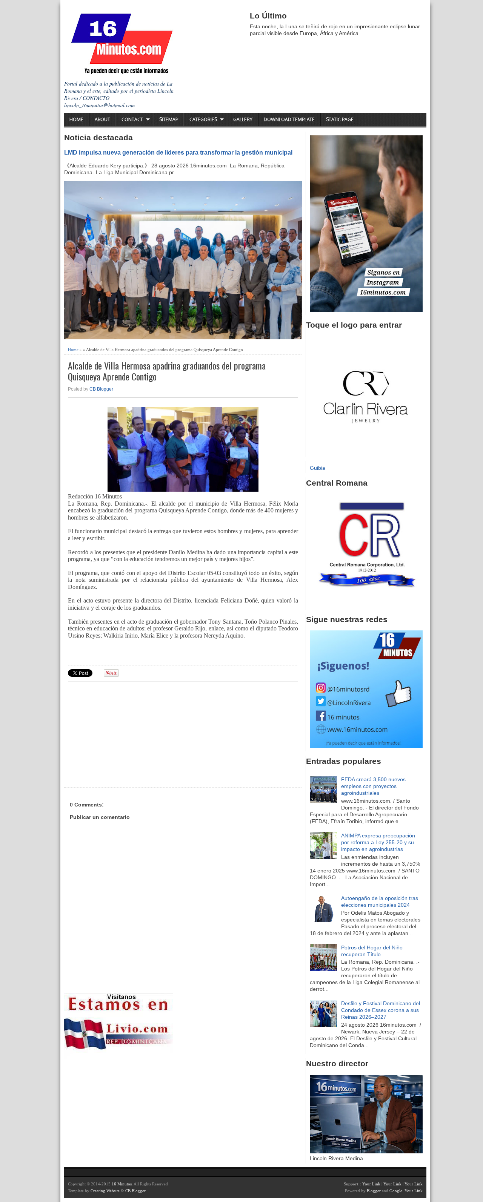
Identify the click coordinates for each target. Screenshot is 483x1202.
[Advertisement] (126, 733)
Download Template (289, 119)
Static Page (340, 119)
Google (395, 1190)
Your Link (371, 1184)
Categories (203, 119)
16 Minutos (122, 1184)
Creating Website (105, 1190)
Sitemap (168, 119)
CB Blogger (101, 389)
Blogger (374, 1190)
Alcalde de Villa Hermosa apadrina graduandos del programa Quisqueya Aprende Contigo (167, 371)
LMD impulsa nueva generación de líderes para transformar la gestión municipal (178, 152)
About (102, 119)
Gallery (242, 119)
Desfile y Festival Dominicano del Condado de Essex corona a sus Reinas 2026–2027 (380, 1010)
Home (76, 119)
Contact (132, 119)
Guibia (317, 468)
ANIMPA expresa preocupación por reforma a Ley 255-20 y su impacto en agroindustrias (378, 842)
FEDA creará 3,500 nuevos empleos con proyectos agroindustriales (373, 786)
